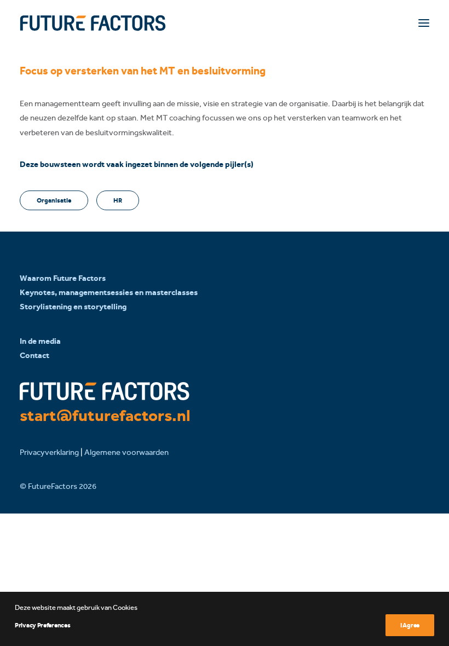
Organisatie (54, 200)
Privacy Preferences (42, 625)
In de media (40, 341)
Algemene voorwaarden (126, 452)
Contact (34, 355)
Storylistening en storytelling (73, 307)
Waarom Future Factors (63, 278)
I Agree (409, 625)
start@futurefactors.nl (105, 415)
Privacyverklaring (49, 452)
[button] (424, 23)
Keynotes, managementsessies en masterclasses (109, 292)
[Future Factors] (93, 23)
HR (117, 200)
